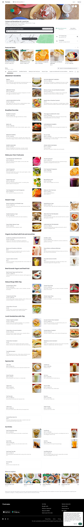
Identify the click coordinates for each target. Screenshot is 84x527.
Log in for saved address (48, 28)
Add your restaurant (46, 508)
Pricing (59, 519)
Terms (54, 519)
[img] (29, 38)
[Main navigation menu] (3, 1)
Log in (74, 2)
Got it (80, 523)
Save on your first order (47, 512)
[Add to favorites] (21, 475)
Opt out (75, 523)
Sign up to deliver (46, 510)
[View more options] (76, 6)
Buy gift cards (45, 506)
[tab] (12, 71)
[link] (73, 6)
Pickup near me (65, 508)
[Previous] (75, 47)
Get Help (44, 504)
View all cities (65, 506)
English (65, 510)
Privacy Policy (48, 519)
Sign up (79, 2)
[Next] (78, 47)
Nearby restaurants (66, 504)
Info (34, 23)
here (69, 521)
